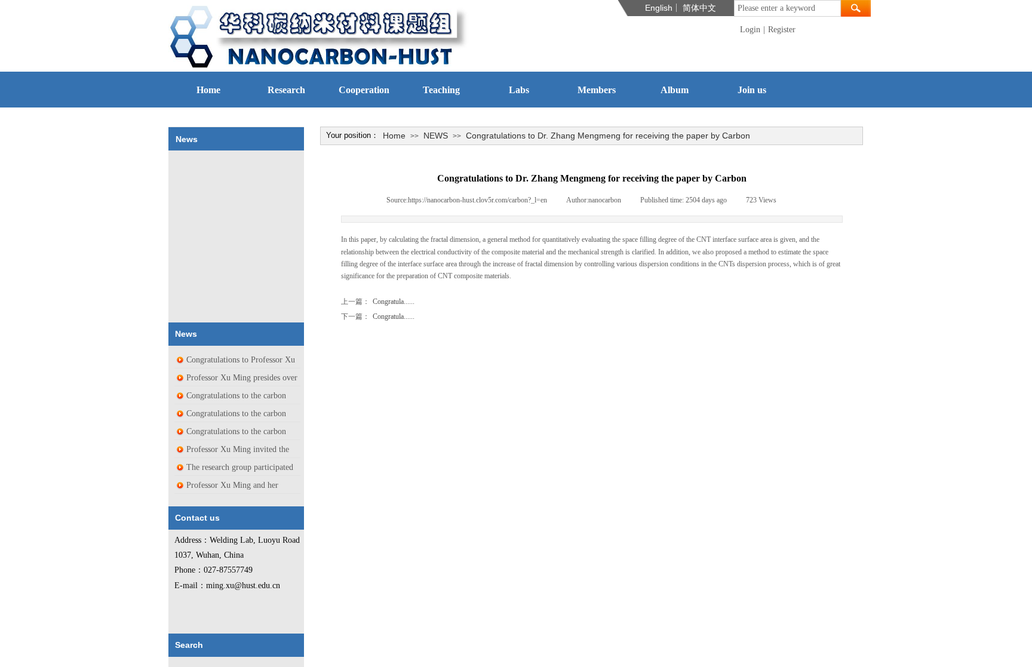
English (658, 8)
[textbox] (787, 8)
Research (286, 90)
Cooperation (364, 90)
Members (597, 90)
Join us (752, 90)
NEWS (435, 135)
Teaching (441, 90)
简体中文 (699, 8)
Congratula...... (377, 301)
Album (675, 90)
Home (208, 90)
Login (750, 29)
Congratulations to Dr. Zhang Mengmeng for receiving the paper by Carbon (608, 135)
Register (782, 29)
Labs (519, 90)
